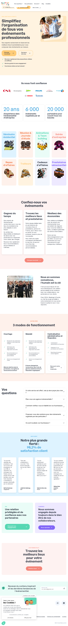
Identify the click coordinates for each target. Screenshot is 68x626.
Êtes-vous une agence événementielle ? (39, 399)
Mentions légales (41, 616)
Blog (43, 3)
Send (64, 588)
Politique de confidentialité (53, 616)
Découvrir (36, 3)
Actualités (48, 3)
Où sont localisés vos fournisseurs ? (38, 423)
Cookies (64, 616)
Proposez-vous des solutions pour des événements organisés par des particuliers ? (43, 415)
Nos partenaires (29, 3)
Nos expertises (18, 3)
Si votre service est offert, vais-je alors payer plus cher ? (44, 392)
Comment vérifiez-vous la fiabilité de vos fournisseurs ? (44, 407)
